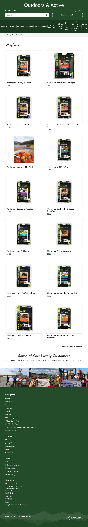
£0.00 (78, 11)
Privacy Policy (10, 475)
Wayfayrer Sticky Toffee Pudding (21, 293)
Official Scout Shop (60, 26)
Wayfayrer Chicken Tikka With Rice (22, 167)
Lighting (44, 26)
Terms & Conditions (12, 471)
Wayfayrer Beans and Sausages (61, 83)
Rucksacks (20, 26)
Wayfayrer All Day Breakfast (19, 83)
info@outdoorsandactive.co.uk (16, 505)
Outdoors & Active (44, 5)
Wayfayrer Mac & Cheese (17, 251)
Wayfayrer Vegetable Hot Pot (19, 336)
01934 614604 (12, 11)
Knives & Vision (84, 26)
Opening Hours (10, 440)
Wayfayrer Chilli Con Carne (59, 167)
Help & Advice (10, 468)
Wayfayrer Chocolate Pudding (19, 209)
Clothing (4, 26)
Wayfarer (24, 35)
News (7, 449)
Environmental (10, 446)
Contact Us (9, 453)
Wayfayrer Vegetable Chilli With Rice (63, 293)
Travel (36, 26)
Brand (14, 35)
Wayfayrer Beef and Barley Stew (21, 125)
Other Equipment (52, 26)
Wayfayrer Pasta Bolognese (59, 251)
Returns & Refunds (12, 462)
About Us (8, 443)
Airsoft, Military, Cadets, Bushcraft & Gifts (75, 26)
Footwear (12, 26)
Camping (29, 26)
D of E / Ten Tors (66, 26)
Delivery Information (12, 465)
